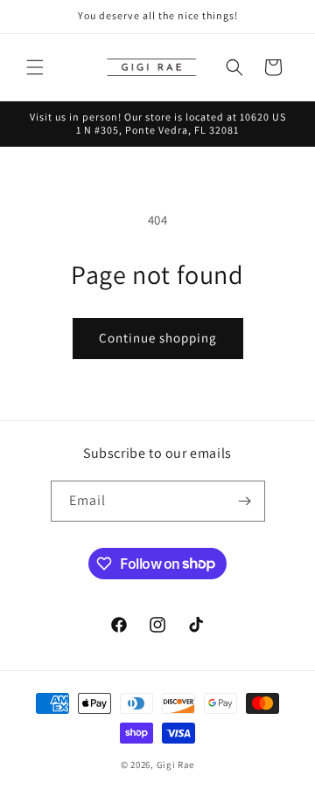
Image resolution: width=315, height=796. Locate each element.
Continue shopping (158, 337)
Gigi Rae (176, 764)
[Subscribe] (245, 501)
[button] (35, 67)
